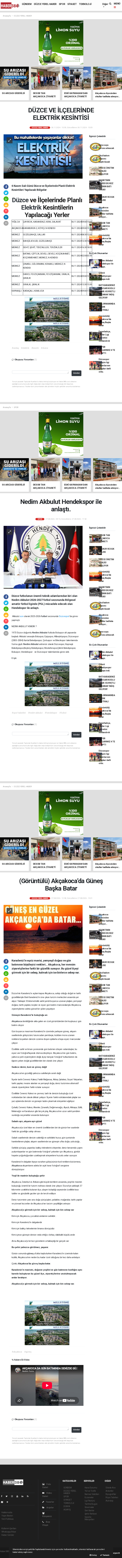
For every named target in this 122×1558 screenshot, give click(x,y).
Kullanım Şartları (8, 1528)
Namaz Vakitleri (92, 1494)
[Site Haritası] (3, 1502)
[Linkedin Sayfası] (24, 1496)
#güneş (27, 1352)
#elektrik (25, 348)
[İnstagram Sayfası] (13, 1496)
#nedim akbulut (35, 713)
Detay (94, 1555)
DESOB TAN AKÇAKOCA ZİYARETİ (104, 226)
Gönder (76, 373)
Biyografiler (111, 1494)
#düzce (44, 348)
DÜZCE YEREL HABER (45, 4)
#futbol (62, 713)
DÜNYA (67, 1506)
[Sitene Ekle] (9, 1502)
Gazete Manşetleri (89, 1518)
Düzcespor (64, 616)
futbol (44, 616)
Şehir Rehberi (91, 1514)
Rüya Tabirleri (112, 1497)
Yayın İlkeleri (7, 1515)
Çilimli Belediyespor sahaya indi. (105, 276)
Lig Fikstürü (90, 1501)
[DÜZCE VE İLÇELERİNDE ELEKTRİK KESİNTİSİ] (43, 156)
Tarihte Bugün (91, 1504)
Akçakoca (17, 1021)
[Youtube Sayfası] (18, 1496)
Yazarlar (50, 1502)
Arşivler (50, 1507)
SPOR (62, 4)
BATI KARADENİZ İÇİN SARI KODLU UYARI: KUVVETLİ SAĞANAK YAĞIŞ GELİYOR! (107, 291)
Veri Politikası (7, 1519)
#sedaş (15, 348)
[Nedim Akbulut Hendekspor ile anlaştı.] (43, 557)
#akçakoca (17, 1352)
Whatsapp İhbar (8, 1532)
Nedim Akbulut (40, 632)
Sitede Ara (110, 1487)
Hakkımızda (6, 1512)
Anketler (109, 1491)
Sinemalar (89, 1507)
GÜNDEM (27, 4)
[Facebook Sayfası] (3, 1496)
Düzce (21, 200)
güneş (38, 1067)
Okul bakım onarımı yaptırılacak (104, 158)
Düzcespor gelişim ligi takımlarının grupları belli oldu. (105, 365)
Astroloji (109, 1501)
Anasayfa (7, 16)
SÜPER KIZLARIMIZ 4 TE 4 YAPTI (107, 350)
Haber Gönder (7, 1535)
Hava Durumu (91, 1487)
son (21, 616)
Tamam (105, 1555)
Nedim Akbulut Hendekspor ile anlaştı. (106, 263)
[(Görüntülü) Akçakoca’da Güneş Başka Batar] (43, 929)
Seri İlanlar (89, 1510)
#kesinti (35, 348)
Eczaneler (89, 1497)
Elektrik (32, 207)
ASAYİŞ (67, 1509)
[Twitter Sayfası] (8, 1496)
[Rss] (29, 1496)
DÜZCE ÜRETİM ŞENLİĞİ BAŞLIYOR (106, 171)
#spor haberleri (19, 713)
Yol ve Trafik (90, 1491)
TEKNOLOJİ (85, 4)
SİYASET (72, 4)
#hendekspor (51, 713)
